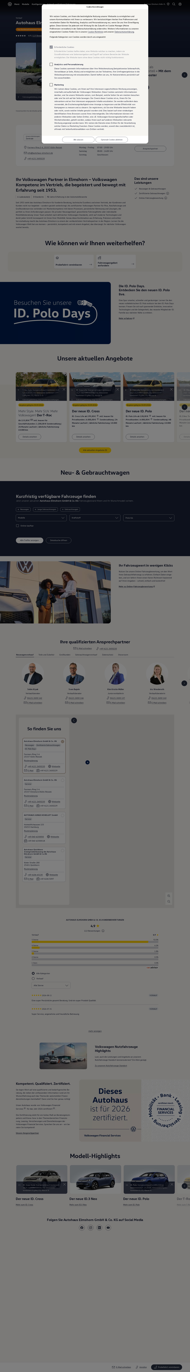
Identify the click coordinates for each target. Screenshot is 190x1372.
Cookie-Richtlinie (95, 31)
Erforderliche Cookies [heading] (64, 47)
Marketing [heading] (59, 84)
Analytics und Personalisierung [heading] (68, 64)
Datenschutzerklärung (124, 31)
